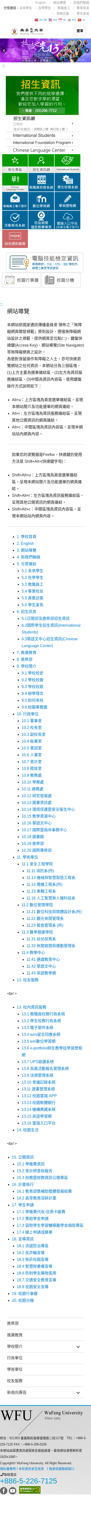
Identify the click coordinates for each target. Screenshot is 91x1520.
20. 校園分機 (23, 1300)
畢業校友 (83, 8)
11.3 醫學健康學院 (37, 932)
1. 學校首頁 (26, 537)
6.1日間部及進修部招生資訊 (46, 618)
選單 (80, 31)
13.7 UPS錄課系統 (38, 1062)
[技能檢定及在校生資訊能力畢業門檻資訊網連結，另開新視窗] (44, 262)
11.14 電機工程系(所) (44, 884)
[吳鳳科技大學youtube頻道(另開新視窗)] (13, 1490)
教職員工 (64, 8)
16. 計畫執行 (23, 1184)
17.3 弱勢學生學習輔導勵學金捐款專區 (50, 1225)
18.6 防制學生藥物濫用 (36, 1273)
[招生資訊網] (41, 163)
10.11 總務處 (32, 789)
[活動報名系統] (15, 219)
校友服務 (15, 1380)
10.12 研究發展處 (37, 796)
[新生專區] (15, 163)
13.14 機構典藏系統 (39, 1109)
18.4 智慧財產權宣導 (34, 1266)
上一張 (3, 50)
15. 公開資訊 (23, 1157)
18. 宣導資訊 (23, 1239)
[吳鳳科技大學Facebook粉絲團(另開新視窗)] (4, 1490)
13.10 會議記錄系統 (39, 1082)
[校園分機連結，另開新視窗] (61, 280)
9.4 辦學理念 (32, 693)
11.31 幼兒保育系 (41, 939)
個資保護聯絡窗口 (61, 1469)
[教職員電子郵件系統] (15, 201)
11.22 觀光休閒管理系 (45, 918)
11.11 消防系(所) (40, 871)
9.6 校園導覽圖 (34, 707)
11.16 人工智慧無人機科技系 (50, 898)
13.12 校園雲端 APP (39, 1096)
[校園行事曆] (21, 280)
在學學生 (44, 8)
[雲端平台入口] (67, 219)
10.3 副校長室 (34, 734)
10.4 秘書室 (32, 741)
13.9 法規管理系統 (37, 1075)
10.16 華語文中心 (37, 823)
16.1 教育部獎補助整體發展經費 (44, 1191)
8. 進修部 (25, 659)
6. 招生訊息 (26, 612)
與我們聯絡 (81, 2)
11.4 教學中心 (33, 953)
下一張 (87, 50)
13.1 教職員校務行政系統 (43, 1014)
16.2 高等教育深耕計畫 (36, 1198)
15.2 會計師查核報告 (34, 1171)
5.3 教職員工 (32, 584)
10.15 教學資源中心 (39, 816)
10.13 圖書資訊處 (37, 803)
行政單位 (15, 1358)
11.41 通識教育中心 (43, 959)
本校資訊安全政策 (31, 1469)
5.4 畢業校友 (32, 591)
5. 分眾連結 (26, 564)
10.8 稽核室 (32, 768)
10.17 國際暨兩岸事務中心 (44, 830)
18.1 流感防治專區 (33, 1246)
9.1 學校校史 (32, 673)
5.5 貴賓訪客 (32, 598)
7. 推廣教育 (26, 653)
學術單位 (15, 1369)
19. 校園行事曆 (25, 1294)
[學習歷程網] (67, 201)
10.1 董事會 (32, 721)
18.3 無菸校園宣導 (33, 1259)
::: (26, 2)
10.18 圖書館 (33, 837)
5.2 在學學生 (32, 578)
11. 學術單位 (27, 857)
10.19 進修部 (33, 843)
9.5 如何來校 (32, 700)
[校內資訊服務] (15, 238)
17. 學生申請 (23, 1205)
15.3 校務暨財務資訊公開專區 (42, 1178)
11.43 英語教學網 (41, 973)
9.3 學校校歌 (32, 687)
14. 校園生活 (28, 1130)
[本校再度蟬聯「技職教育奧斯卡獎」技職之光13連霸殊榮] (45, 50)
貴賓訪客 (63, 13)
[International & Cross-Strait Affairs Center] (67, 163)
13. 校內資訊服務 (31, 1007)
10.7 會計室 (32, 762)
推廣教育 (15, 1335)
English (40, 2)
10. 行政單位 (28, 714)
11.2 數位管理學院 (37, 905)
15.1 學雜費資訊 (31, 1164)
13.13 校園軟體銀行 (39, 1103)
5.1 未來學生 (32, 571)
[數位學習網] (41, 201)
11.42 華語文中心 (41, 966)
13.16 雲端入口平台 (39, 1123)
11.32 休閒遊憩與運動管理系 (50, 946)
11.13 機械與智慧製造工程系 (50, 878)
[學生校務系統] (67, 182)
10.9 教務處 (32, 775)
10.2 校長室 (32, 728)
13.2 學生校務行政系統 (41, 1021)
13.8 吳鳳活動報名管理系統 (45, 1069)
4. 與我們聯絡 (28, 557)
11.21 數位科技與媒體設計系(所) (54, 912)
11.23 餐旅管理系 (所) (44, 925)
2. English (25, 543)
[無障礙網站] (30, 1490)
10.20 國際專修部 (37, 850)
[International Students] (42, 135)
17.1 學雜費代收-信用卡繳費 (43, 1212)
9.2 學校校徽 (32, 680)
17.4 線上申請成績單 (34, 1232)
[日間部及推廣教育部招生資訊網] (42, 123)
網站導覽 (59, 2)
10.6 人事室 (32, 755)
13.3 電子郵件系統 (37, 1028)
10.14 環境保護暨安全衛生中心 (48, 809)
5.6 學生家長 (32, 605)
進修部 (13, 1323)
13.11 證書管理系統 (38, 1089)
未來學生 (25, 8)
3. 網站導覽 (26, 550)
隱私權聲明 (8, 1469)
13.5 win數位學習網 (39, 1041)
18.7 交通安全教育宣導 (36, 1280)
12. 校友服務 (28, 980)
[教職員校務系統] (41, 182)
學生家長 (83, 13)
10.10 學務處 (33, 782)
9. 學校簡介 (26, 666)
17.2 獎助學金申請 (33, 1219)
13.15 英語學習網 (37, 1116)
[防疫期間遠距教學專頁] (41, 219)
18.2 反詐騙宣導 (31, 1253)
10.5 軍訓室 (32, 748)
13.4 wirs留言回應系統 (41, 1034)
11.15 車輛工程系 (41, 891)
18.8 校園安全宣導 (33, 1287)
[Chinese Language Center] (42, 143)
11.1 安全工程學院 (37, 864)
